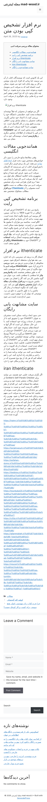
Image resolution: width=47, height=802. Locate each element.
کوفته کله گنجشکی (15, 600)
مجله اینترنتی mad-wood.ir (22, 4)
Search (7, 705)
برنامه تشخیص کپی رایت (22, 55)
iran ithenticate (19, 64)
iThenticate (18, 188)
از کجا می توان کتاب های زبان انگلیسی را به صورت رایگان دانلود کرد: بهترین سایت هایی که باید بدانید (22, 742)
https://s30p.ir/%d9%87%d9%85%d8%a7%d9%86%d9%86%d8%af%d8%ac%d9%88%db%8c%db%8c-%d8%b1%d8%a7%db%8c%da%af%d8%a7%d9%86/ (23, 524)
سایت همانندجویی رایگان (22, 67)
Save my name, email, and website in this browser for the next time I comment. (24, 680)
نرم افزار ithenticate (21, 58)
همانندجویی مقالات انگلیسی (24, 52)
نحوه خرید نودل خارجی (14, 763)
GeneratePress (23, 798)
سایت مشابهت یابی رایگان (23, 61)
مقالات (10, 596)
